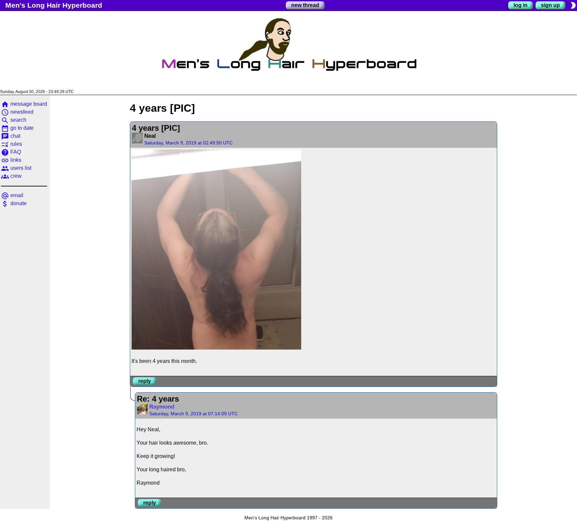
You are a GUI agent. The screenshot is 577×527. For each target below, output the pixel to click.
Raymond (161, 407)
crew (11, 176)
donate (14, 203)
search (13, 120)
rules (11, 144)
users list (16, 168)
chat (10, 136)
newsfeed (17, 112)
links (11, 160)
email (12, 195)
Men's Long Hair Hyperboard (53, 5)
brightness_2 (573, 5)
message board (24, 104)
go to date (17, 128)
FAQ (11, 152)
